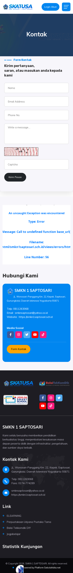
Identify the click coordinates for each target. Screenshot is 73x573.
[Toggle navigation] (66, 7)
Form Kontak (18, 349)
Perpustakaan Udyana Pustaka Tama (29, 522)
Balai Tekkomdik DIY (19, 527)
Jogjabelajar (14, 534)
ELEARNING (14, 515)
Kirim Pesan (15, 177)
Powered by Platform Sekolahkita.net (40, 567)
